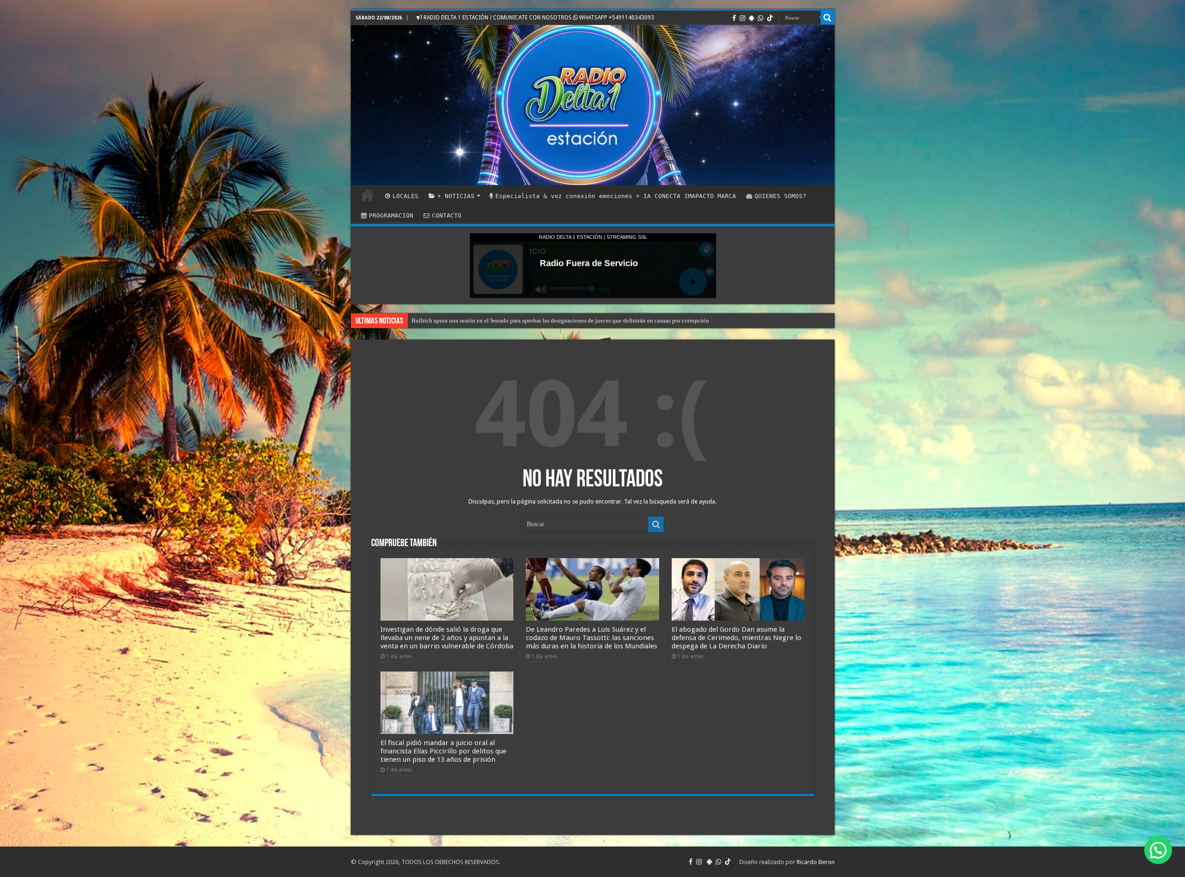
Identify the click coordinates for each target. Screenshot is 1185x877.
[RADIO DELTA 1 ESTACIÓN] (593, 105)
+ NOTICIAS (455, 196)
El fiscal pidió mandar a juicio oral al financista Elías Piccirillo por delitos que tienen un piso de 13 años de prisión (443, 751)
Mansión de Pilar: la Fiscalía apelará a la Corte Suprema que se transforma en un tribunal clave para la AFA (544, 320)
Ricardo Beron (816, 861)
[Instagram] (742, 18)
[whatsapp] (760, 18)
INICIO (368, 195)
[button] (1158, 850)
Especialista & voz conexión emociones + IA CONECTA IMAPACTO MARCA (615, 196)
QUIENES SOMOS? (780, 196)
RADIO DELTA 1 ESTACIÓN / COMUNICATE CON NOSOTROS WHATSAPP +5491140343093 (538, 17)
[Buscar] (828, 18)
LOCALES (405, 196)
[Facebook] (734, 18)
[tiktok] (769, 18)
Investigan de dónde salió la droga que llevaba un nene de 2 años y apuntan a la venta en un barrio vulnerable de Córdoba (446, 637)
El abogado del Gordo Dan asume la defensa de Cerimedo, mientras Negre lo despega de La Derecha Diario (736, 637)
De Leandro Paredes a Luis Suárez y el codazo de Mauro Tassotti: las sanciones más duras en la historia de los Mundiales (591, 637)
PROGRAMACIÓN (391, 215)
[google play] (751, 18)
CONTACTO (447, 215)
